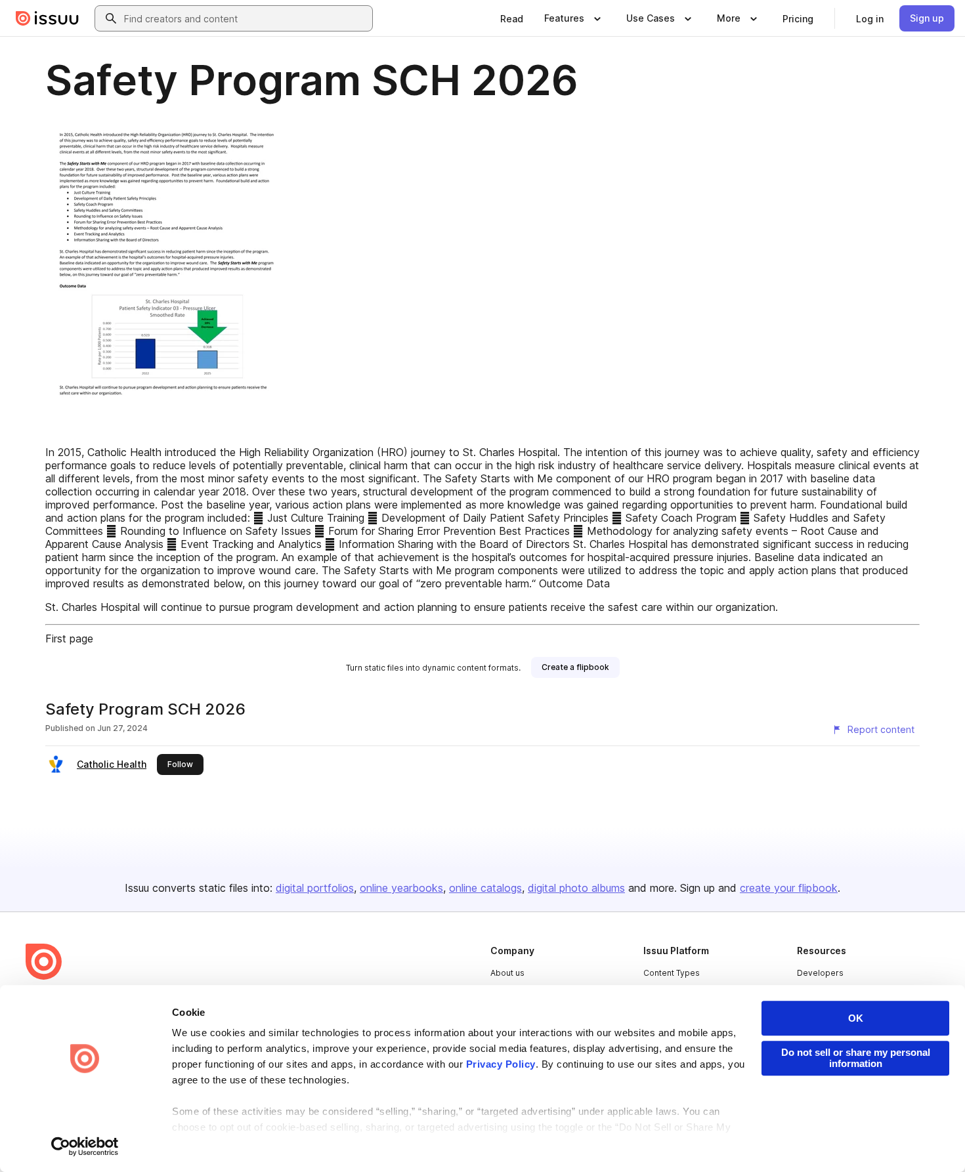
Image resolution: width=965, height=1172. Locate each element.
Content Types (671, 973)
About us (507, 973)
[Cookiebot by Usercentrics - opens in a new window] (85, 1146)
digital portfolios (315, 887)
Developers (820, 973)
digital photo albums (576, 887)
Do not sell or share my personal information (855, 1058)
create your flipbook (789, 887)
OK (855, 1018)
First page (69, 638)
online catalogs (485, 887)
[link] (512, 18)
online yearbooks (401, 887)
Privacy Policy (501, 1064)
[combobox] (245, 18)
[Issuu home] (47, 18)
